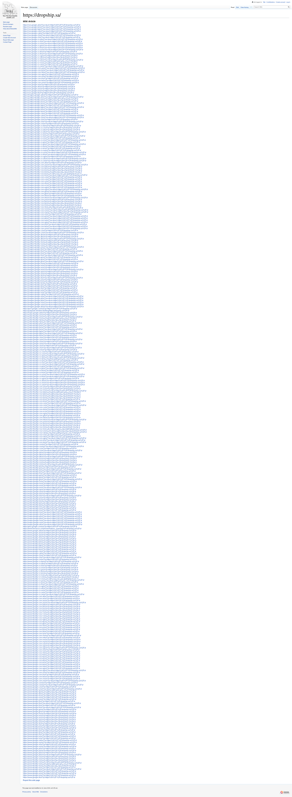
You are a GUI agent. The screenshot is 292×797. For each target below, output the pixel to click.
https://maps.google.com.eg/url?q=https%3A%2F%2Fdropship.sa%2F (51, 413)
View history (245, 7)
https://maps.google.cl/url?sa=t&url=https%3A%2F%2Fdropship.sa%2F (51, 348)
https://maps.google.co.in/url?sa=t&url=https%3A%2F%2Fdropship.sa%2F (53, 364)
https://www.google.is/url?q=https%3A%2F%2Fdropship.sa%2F (48, 722)
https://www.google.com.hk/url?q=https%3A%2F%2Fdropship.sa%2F (51, 625)
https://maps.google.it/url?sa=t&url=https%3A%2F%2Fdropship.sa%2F (51, 496)
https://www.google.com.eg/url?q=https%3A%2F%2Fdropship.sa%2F (51, 619)
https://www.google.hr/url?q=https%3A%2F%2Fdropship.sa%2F (48, 716)
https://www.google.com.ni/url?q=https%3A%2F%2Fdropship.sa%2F (50, 650)
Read (232, 7)
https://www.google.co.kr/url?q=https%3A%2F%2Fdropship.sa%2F (50, 574)
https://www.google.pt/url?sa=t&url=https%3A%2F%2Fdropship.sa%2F (51, 755)
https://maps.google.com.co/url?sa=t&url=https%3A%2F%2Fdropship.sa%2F (54, 405)
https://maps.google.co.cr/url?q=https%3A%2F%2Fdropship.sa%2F (50, 352)
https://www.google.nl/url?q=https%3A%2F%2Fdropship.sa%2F (48, 744)
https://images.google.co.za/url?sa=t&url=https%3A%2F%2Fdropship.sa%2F (54, 161)
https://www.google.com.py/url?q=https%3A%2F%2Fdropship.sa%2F (51, 664)
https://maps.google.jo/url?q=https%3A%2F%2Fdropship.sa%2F (49, 498)
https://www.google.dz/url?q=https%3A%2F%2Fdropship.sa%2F (49, 695)
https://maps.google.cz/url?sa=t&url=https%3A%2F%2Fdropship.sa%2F (52, 450)
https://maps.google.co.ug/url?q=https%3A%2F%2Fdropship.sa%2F (50, 378)
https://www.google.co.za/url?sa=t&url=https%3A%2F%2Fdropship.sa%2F (53, 594)
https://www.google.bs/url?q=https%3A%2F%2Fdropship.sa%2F (49, 547)
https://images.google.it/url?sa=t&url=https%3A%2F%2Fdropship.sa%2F (52, 278)
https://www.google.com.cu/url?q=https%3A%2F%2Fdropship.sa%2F (51, 615)
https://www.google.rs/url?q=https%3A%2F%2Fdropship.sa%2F (48, 759)
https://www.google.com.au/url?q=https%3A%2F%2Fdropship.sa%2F (51, 600)
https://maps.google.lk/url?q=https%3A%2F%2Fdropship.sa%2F (49, 504)
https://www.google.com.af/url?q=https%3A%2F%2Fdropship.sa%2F (50, 596)
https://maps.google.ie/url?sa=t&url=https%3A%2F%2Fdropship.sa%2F (51, 487)
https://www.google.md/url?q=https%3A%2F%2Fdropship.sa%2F (49, 740)
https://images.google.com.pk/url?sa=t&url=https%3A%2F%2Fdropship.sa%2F (54, 218)
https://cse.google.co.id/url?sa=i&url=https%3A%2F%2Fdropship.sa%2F (52, 39)
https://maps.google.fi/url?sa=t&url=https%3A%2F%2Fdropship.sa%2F (51, 469)
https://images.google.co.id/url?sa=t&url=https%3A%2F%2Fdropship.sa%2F (53, 132)
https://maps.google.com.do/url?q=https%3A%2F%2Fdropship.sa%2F (51, 409)
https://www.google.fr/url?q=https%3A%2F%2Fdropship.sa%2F (48, 705)
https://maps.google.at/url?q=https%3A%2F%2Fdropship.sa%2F (49, 321)
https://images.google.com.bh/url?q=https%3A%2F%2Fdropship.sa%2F (52, 169)
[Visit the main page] (10, 9)
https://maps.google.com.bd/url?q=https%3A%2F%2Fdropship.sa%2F (51, 393)
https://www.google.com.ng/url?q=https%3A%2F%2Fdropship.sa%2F (51, 646)
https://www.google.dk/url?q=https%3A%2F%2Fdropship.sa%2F (49, 693)
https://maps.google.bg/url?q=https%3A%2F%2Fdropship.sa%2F (49, 331)
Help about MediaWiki (10, 29)
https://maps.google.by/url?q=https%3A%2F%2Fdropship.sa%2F (49, 335)
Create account (280, 2)
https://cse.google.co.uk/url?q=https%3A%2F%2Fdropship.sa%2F (49, 58)
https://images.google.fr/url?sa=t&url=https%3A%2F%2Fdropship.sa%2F (52, 255)
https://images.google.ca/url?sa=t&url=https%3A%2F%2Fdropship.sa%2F (52, 115)
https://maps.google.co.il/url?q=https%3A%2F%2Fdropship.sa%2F (50, 360)
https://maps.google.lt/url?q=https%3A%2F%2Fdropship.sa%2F (48, 506)
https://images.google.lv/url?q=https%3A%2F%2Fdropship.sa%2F (49, 292)
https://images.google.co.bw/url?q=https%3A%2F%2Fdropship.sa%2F (51, 126)
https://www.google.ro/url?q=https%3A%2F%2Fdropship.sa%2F (48, 757)
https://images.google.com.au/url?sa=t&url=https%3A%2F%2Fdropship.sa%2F (54, 165)
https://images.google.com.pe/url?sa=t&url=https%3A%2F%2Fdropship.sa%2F (54, 216)
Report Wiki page (8, 40)
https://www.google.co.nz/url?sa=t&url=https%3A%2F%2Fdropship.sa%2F (53, 580)
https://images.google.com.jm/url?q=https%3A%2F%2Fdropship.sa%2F (52, 200)
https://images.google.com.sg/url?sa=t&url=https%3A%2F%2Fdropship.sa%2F (54, 222)
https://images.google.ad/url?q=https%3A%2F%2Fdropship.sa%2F (50, 95)
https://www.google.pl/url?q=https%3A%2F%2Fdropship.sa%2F (48, 748)
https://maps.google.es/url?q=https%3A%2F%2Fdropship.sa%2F (49, 463)
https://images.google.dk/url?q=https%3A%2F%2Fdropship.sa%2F (50, 237)
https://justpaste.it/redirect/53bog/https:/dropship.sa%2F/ (45, 311)
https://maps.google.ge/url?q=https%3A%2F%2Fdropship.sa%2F (49, 475)
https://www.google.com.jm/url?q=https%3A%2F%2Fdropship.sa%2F (51, 627)
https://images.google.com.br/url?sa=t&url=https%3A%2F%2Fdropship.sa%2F (54, 175)
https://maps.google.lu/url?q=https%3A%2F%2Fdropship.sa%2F (49, 508)
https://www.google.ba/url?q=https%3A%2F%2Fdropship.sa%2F (49, 541)
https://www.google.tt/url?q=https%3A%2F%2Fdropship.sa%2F (48, 777)
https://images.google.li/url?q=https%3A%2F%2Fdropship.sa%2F (49, 284)
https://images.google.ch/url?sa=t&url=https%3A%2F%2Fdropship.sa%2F (52, 117)
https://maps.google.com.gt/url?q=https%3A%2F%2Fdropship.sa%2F (51, 415)
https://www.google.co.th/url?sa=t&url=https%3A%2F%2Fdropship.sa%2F (52, 584)
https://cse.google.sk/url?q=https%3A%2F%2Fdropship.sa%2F (48, 87)
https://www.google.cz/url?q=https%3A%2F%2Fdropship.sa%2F (49, 687)
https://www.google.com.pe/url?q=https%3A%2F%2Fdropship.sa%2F (51, 656)
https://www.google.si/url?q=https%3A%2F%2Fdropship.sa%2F (48, 767)
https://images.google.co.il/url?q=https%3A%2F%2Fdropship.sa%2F (50, 134)
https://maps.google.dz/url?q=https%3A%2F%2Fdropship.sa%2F (49, 459)
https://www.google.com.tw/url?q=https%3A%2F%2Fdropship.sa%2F (50, 677)
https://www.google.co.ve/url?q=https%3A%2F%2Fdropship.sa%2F (50, 590)
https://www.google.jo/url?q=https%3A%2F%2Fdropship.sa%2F (48, 726)
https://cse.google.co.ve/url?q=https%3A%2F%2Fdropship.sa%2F (49, 62)
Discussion (33, 7)
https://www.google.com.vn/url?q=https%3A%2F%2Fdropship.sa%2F (51, 679)
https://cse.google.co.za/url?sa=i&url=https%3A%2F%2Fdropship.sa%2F (52, 66)
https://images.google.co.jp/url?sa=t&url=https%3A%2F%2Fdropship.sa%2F (53, 144)
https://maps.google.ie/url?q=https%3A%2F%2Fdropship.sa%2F (49, 485)
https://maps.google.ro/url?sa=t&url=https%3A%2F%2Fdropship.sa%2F (52, 520)
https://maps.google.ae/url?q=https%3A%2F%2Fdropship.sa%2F (49, 315)
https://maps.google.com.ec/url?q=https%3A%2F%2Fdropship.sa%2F (51, 411)
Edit (237, 7)
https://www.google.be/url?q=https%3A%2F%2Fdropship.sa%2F (49, 543)
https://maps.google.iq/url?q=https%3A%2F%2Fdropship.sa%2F (49, 489)
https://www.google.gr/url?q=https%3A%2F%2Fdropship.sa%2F (48, 711)
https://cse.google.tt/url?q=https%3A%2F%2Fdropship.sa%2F (48, 93)
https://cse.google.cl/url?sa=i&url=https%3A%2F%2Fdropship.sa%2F (51, 37)
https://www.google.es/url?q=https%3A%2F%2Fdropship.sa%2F (49, 699)
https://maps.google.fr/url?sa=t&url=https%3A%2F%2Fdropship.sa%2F (51, 473)
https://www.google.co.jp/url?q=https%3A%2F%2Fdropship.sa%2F (50, 570)
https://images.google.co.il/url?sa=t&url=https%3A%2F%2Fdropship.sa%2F (53, 136)
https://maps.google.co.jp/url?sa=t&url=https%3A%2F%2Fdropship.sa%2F (53, 368)
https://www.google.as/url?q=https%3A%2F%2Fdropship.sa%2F (49, 535)
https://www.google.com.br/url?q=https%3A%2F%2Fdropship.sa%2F (50, 611)
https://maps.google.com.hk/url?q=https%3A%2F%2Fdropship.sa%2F (51, 418)
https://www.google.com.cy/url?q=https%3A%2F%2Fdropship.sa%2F (50, 617)
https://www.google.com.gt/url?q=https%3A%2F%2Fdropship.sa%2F (50, 623)
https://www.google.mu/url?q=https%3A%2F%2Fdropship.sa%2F (49, 742)
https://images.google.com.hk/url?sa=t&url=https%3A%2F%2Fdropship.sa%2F (54, 198)
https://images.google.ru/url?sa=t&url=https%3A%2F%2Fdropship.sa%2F (52, 304)
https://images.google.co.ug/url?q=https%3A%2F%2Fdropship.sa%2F (51, 156)
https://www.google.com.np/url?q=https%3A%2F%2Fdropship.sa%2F (51, 652)
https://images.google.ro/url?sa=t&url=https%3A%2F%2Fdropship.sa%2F (52, 302)
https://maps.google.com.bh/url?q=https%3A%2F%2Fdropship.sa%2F (51, 395)
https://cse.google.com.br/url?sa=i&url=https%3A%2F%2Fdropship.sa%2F (53, 70)
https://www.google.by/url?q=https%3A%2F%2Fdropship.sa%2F (49, 549)
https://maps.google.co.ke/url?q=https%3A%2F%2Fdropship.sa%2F (50, 370)
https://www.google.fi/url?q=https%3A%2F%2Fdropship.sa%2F (48, 701)
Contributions (270, 2)
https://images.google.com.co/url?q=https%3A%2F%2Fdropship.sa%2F (52, 177)
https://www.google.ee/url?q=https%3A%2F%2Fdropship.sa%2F (49, 697)
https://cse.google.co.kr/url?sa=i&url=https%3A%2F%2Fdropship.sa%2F (52, 48)
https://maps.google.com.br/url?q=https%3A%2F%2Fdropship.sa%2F (51, 399)
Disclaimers (44, 792)
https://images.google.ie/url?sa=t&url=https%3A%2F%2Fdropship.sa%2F (52, 270)
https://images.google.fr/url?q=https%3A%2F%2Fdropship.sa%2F (49, 253)
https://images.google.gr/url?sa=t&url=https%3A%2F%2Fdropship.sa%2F (52, 261)
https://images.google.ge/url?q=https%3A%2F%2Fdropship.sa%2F (50, 257)
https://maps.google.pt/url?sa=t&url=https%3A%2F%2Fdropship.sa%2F (51, 518)
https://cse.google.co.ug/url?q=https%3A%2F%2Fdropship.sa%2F (49, 56)
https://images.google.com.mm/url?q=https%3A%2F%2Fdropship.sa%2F (52, 208)
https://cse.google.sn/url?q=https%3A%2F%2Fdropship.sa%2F (48, 89)
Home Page (6, 35)
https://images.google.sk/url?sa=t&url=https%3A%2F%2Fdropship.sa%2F (52, 307)
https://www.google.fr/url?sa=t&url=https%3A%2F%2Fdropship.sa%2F (51, 707)
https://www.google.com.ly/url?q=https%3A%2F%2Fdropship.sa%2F (50, 633)
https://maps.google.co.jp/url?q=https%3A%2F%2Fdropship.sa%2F (50, 366)
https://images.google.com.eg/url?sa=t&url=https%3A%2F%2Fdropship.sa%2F (54, 189)
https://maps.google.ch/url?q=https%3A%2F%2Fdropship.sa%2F (49, 341)
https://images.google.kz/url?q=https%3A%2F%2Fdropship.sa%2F (50, 282)
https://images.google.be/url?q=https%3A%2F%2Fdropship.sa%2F (50, 101)
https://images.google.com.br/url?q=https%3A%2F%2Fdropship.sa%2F (51, 173)
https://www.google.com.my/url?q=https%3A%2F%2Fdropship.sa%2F (51, 642)
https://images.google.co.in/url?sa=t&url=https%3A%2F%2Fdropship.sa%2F (53, 140)
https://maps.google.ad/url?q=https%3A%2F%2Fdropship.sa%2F (49, 313)
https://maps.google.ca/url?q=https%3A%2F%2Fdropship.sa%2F (49, 337)
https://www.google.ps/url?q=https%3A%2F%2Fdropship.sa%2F (49, 751)
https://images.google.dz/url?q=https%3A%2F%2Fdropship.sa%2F (50, 241)
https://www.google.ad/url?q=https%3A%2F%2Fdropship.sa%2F (49, 531)
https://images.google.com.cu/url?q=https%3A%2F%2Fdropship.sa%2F (52, 179)
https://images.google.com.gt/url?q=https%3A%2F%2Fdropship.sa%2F (51, 193)
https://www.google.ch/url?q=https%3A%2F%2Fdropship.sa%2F (49, 555)
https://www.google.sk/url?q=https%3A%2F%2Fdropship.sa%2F (49, 771)
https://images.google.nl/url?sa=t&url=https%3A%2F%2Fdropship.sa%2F (52, 296)
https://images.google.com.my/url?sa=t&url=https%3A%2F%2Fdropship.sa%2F (55, 212)
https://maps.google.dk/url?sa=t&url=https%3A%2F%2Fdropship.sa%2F (52, 457)
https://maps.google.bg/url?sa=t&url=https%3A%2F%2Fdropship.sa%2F (52, 333)
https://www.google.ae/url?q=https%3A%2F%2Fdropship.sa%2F (49, 533)
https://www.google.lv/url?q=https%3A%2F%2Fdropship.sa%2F (48, 738)
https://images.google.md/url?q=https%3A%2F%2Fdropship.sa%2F (50, 294)
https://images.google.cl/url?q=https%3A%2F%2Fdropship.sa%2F (49, 119)
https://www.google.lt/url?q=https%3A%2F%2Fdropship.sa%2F (48, 734)
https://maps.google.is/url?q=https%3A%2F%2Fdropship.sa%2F (49, 492)
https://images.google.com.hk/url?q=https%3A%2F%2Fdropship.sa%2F (52, 196)
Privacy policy (26, 792)
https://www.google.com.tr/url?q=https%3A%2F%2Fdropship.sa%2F (50, 674)
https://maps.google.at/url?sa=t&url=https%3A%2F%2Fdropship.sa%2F (51, 323)
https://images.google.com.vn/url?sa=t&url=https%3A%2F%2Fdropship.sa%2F (54, 228)
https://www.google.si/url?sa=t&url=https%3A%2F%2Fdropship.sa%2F (51, 769)
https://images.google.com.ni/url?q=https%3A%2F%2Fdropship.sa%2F (51, 214)
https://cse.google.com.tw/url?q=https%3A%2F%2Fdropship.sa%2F (50, 80)
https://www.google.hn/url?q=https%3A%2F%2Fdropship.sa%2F (49, 714)
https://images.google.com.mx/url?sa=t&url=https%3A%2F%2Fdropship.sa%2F (55, 210)
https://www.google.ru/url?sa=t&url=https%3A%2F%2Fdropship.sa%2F (51, 763)
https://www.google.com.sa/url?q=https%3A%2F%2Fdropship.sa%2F (51, 666)
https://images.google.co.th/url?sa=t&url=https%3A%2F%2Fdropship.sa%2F (53, 154)
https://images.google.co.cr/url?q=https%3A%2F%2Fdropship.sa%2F (51, 128)
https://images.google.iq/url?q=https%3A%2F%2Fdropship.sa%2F (49, 272)
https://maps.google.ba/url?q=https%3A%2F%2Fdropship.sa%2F (49, 325)
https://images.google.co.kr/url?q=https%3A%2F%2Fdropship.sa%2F (51, 148)
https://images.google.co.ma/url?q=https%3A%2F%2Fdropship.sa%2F (51, 150)
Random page (7, 26)
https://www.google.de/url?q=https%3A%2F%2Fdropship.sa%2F (49, 691)
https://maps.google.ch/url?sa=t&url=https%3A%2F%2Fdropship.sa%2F (52, 344)
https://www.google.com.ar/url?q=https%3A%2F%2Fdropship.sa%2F (50, 598)
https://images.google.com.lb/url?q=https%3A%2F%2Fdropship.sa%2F (51, 204)
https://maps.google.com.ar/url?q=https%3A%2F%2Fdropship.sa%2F (51, 387)
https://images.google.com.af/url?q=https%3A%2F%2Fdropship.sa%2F (51, 163)
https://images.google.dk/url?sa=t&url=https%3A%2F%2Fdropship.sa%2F (52, 239)
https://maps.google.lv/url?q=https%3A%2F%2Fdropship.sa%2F (49, 510)
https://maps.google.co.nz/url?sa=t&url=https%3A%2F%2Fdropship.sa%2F (53, 374)
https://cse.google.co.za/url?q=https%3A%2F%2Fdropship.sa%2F (49, 64)
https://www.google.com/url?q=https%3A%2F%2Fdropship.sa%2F (49, 683)
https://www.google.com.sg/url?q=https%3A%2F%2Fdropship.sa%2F (51, 668)
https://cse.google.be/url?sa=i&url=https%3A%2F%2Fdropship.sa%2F (51, 27)
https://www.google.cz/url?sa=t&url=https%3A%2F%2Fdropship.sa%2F (51, 689)
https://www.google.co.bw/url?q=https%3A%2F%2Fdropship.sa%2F (50, 561)
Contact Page (7, 42)
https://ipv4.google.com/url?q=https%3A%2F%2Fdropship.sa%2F (49, 309)
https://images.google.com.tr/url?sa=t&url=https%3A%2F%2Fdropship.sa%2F (54, 224)
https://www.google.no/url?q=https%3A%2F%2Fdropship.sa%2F (49, 746)
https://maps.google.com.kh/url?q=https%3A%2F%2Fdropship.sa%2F (51, 424)
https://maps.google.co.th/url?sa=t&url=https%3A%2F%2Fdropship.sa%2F (53, 376)
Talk (264, 2)
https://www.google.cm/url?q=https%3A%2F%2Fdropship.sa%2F (49, 559)
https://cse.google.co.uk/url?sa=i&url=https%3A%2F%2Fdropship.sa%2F (52, 60)
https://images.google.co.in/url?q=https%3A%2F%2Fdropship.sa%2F (51, 138)
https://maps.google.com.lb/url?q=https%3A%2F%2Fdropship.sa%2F (51, 426)
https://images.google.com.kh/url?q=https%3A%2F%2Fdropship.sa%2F (52, 202)
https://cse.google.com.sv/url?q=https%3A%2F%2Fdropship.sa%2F (50, 76)
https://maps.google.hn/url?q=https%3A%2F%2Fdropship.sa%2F (49, 481)
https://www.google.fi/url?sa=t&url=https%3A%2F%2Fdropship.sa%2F (51, 703)
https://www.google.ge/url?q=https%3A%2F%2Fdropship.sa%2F (49, 709)
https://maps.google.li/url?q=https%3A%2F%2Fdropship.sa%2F (48, 502)
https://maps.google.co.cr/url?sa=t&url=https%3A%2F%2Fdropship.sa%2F (53, 354)
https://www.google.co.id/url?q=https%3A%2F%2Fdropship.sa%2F (50, 563)
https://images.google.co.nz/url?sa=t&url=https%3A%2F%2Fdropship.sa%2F (54, 152)
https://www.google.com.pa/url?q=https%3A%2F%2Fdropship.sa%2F (51, 654)
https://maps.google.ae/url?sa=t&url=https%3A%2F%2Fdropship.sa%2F (52, 317)
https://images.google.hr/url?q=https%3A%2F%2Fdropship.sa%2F (49, 265)
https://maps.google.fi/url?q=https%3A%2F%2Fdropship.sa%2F (48, 467)
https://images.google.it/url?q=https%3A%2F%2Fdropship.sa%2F (49, 276)
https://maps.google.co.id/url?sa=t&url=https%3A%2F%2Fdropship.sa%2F (53, 358)
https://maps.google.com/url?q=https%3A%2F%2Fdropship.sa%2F (50, 444)
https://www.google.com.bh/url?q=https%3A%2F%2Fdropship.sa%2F (51, 607)
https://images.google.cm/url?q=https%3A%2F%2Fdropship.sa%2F (50, 124)
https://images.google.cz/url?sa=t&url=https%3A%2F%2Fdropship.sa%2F (52, 233)
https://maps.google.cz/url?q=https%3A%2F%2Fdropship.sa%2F (49, 448)
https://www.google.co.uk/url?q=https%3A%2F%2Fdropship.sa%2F (50, 588)
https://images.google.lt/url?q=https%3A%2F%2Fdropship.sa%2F (49, 288)
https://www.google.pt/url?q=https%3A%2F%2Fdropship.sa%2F (48, 753)
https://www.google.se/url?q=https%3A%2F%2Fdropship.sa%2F (49, 765)
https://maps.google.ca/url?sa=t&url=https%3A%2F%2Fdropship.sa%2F (52, 339)
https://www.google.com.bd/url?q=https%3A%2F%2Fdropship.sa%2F (51, 605)
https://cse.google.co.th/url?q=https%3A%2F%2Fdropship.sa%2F (49, 52)
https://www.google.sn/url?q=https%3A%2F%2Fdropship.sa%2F (49, 773)
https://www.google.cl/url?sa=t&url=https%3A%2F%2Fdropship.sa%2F (51, 557)
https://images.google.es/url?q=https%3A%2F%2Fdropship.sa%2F (50, 245)
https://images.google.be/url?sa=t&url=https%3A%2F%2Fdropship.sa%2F (52, 103)
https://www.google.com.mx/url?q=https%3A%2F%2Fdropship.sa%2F (51, 640)
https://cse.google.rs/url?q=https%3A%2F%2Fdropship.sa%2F (48, 85)
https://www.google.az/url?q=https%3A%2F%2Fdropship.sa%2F (49, 539)
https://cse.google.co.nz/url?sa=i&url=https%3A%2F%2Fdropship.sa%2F (52, 50)
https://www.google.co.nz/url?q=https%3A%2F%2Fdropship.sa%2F (50, 578)
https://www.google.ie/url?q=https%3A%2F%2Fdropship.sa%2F (48, 718)
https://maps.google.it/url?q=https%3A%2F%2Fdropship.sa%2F (48, 494)
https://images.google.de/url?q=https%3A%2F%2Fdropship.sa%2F (50, 235)
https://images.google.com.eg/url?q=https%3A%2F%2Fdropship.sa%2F (52, 187)
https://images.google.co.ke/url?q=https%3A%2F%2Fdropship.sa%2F (51, 146)
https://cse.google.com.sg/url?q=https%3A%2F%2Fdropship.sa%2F (50, 74)
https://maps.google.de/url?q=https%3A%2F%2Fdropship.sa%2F (49, 452)
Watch (251, 7)
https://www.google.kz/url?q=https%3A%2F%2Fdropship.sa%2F (49, 728)
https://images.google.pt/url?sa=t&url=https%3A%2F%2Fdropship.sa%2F (52, 300)
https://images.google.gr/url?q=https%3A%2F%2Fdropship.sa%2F (49, 259)
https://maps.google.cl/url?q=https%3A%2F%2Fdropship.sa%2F (49, 346)
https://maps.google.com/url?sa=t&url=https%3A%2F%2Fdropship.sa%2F (52, 446)
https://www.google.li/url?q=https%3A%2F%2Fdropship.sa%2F (48, 730)
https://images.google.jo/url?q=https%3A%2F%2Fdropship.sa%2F (49, 280)
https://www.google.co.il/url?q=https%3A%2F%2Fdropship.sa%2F (49, 566)
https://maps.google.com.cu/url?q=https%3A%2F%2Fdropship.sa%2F (51, 407)
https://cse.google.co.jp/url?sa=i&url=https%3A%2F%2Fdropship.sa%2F (52, 45)
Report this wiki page (31, 780)
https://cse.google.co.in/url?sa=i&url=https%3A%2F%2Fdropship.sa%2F (52, 43)
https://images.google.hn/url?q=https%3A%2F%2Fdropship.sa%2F (50, 263)
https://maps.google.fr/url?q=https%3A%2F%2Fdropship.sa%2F (48, 471)
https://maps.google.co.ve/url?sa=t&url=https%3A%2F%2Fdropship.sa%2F (53, 383)
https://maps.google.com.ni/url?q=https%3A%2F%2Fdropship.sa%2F (51, 434)
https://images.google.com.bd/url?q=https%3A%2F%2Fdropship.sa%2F (52, 167)
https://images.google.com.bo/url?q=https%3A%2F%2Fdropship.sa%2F (52, 171)
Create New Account (9, 37)
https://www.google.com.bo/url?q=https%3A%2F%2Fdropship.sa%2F (51, 609)
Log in (288, 2)
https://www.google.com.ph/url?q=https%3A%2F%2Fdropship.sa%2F (51, 658)
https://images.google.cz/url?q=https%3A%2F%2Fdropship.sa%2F (50, 230)
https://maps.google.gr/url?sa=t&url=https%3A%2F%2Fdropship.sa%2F (52, 479)
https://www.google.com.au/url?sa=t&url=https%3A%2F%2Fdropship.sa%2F (53, 603)
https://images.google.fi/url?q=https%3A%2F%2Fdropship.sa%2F (49, 249)
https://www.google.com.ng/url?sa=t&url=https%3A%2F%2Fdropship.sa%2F (53, 648)
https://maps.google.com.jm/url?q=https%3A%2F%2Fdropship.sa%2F (51, 422)
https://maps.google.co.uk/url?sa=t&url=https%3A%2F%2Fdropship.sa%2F (53, 381)
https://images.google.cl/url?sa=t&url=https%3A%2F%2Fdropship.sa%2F (52, 122)
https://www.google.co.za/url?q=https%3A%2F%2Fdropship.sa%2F (50, 592)
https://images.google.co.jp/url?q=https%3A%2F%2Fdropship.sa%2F (51, 142)
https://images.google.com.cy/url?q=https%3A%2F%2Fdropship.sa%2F (51, 181)
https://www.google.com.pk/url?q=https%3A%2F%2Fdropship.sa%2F (51, 660)
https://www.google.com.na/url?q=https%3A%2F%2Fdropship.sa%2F (51, 644)
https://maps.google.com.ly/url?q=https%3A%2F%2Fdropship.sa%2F (50, 428)
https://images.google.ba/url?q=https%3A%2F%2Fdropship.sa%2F (50, 99)
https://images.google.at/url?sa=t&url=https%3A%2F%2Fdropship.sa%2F (52, 97)
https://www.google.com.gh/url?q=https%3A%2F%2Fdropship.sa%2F (51, 621)
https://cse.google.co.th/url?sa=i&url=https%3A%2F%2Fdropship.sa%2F (52, 54)
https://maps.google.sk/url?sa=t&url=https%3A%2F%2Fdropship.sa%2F (52, 524)
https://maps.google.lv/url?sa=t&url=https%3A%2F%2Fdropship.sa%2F (51, 512)
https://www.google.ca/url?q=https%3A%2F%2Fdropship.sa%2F (49, 551)
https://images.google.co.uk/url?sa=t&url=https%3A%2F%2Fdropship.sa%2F (54, 159)
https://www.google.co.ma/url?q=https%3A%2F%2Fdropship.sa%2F (50, 576)
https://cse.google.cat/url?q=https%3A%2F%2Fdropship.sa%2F (48, 33)
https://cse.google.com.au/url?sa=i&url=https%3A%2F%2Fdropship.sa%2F (53, 68)
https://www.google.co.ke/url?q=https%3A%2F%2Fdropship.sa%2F (50, 572)
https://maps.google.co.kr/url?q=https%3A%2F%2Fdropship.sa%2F (50, 372)
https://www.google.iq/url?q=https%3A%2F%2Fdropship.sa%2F (48, 720)
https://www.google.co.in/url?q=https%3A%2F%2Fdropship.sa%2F (50, 568)
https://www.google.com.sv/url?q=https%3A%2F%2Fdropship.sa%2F (50, 672)
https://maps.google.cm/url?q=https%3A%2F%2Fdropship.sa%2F (49, 350)
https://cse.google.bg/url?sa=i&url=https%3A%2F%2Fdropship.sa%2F (51, 29)
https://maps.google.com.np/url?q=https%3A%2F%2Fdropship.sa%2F (51, 436)
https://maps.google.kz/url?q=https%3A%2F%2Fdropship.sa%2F (49, 500)
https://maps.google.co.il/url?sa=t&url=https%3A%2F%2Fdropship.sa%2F (52, 362)
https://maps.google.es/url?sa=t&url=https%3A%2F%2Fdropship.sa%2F (52, 465)
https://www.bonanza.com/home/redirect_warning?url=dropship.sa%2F (51, 529)
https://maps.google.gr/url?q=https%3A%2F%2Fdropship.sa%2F (49, 477)
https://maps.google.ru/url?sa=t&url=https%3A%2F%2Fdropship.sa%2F (52, 522)
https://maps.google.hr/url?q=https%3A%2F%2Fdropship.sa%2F (49, 483)
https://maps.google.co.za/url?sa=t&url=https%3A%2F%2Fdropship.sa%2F (53, 385)
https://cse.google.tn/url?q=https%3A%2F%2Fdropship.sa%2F (48, 91)
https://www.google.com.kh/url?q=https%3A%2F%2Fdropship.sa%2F (51, 629)
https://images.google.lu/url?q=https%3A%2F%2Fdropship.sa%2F (49, 290)
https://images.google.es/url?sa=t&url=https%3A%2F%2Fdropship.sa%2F (52, 247)
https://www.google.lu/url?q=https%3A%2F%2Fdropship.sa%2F (48, 736)
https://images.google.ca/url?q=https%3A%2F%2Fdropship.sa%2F (50, 113)
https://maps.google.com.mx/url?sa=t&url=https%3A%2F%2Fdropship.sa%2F (54, 430)
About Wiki (35, 792)
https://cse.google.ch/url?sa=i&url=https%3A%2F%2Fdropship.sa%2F (51, 35)
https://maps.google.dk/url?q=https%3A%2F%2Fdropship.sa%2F (49, 455)
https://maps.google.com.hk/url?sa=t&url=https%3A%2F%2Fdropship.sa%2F (54, 420)
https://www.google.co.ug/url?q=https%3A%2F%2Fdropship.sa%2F (50, 586)
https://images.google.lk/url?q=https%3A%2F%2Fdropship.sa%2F (49, 286)
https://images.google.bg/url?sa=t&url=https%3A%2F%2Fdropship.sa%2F (52, 107)
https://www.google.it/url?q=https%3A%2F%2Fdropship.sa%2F (48, 724)
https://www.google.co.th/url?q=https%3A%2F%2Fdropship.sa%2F (50, 582)
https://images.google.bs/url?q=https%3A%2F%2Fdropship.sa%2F (50, 109)
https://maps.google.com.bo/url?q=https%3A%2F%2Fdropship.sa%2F (51, 397)
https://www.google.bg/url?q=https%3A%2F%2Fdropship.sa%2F (49, 545)
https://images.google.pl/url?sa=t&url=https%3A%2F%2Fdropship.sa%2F (52, 298)
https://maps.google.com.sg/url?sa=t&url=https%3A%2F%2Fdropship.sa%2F (54, 438)
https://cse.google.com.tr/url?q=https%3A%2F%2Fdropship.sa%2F (50, 78)
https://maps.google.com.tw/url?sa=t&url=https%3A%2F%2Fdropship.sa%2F (54, 442)
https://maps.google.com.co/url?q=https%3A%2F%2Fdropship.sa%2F (51, 403)
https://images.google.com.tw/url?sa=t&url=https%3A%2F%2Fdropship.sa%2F (54, 226)
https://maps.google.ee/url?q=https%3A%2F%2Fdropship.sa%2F (49, 461)
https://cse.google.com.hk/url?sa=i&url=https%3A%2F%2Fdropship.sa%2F (53, 72)
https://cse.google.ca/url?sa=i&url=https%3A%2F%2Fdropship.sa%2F (51, 31)
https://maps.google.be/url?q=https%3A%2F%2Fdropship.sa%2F (49, 327)
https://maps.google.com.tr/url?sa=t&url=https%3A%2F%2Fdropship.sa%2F (53, 440)
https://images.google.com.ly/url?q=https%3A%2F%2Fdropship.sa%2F (51, 206)
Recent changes (8, 24)
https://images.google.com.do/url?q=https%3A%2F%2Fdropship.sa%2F (52, 183)
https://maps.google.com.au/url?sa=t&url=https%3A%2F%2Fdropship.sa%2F (54, 391)
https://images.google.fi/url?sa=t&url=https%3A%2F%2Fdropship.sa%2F (52, 251)
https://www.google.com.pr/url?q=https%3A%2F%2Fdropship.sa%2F (50, 662)
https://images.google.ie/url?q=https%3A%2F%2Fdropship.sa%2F (49, 267)
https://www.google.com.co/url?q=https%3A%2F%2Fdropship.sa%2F (51, 613)
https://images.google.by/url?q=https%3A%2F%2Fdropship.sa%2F (50, 111)
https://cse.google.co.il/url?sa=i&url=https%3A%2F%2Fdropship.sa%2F (52, 41)
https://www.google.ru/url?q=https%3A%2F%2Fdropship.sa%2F (48, 761)
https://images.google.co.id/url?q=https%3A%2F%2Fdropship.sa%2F (51, 130)
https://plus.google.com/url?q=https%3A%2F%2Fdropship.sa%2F (49, 526)
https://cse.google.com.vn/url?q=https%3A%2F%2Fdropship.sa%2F (50, 82)
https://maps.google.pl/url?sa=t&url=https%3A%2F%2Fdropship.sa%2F (51, 516)
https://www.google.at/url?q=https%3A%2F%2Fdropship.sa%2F (48, 537)
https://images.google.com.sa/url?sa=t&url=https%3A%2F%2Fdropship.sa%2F (54, 220)
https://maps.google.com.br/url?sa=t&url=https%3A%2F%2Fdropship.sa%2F (53, 401)
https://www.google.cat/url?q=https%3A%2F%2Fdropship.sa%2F (49, 553)
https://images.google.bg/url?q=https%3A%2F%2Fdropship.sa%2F (50, 105)
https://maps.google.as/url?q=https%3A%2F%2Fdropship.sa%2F (49, 319)
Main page (24, 7)
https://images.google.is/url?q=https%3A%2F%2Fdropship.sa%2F (49, 274)
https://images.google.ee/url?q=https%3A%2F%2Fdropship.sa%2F (50, 243)
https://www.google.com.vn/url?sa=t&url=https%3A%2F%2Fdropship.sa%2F (53, 681)
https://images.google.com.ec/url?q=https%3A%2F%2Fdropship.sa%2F (52, 185)
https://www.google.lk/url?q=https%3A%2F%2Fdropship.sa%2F (48, 732)
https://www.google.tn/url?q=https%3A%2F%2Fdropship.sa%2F (48, 775)
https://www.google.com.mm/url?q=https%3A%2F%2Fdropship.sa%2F (51, 635)
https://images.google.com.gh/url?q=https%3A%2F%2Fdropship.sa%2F (52, 191)
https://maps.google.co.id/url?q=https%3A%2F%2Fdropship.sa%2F (50, 356)
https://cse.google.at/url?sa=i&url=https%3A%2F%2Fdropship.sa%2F (51, 25)
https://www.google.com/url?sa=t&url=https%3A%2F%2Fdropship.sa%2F (52, 685)
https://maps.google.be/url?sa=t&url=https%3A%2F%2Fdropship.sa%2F (52, 329)
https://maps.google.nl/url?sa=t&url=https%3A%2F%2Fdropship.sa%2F (51, 514)
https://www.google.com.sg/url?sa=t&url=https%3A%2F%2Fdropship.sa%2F (53, 670)
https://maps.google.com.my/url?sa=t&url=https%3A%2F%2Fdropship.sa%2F (54, 432)
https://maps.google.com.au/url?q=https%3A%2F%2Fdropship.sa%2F (51, 389)
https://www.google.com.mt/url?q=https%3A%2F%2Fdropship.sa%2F (51, 637)
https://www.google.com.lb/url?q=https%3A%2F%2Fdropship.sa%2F (50, 631)
